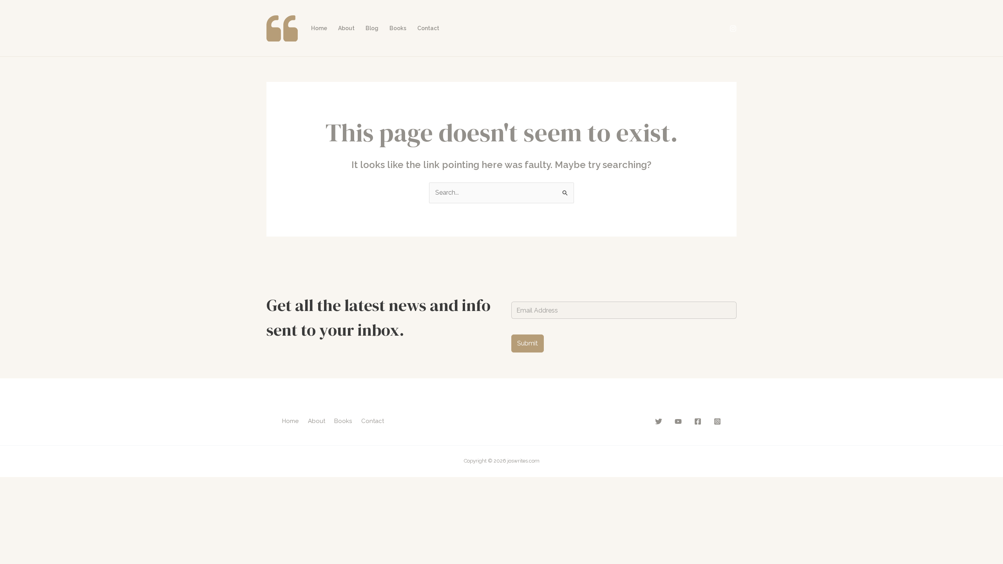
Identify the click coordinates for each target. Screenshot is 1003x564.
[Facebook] (697, 421)
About (346, 28)
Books (397, 28)
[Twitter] (658, 421)
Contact (428, 28)
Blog (372, 28)
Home (319, 28)
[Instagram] (733, 28)
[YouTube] (678, 421)
